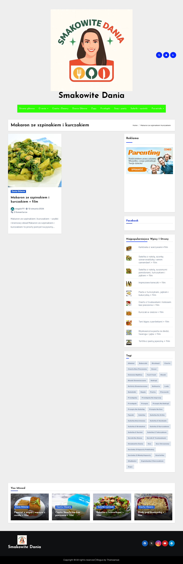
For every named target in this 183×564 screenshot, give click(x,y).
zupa (130, 467)
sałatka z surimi (135, 432)
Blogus (99, 560)
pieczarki (164, 392)
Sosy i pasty (120, 109)
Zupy (93, 109)
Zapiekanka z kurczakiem (152, 461)
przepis (144, 403)
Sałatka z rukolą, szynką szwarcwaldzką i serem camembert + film (151, 259)
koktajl (154, 380)
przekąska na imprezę (151, 398)
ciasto (167, 363)
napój (143, 392)
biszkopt (156, 363)
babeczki (143, 363)
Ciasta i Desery (60, 109)
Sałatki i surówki (139, 109)
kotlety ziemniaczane (137, 386)
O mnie (43, 109)
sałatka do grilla (157, 415)
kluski (163, 375)
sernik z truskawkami (156, 438)
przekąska (132, 398)
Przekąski (105, 109)
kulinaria (156, 386)
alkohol (131, 363)
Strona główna (27, 109)
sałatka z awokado (158, 421)
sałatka (141, 415)
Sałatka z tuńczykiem (157, 432)
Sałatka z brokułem (136, 426)
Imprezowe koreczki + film (152, 282)
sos (149, 444)
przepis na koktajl (161, 403)
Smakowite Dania (92, 96)
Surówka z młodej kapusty (139, 455)
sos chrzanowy (162, 444)
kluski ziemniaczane (137, 380)
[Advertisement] (150, 193)
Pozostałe (157, 109)
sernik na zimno (135, 438)
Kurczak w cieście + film (151, 312)
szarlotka (159, 455)
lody (167, 386)
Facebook (132, 220)
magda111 (20, 209)
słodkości (132, 461)
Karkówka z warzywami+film (153, 247)
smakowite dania (135, 444)
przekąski (132, 403)
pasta (153, 392)
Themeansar (113, 560)
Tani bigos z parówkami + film (154, 321)
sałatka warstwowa (136, 421)
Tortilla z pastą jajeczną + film (154, 341)
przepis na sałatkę (136, 409)
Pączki (131, 415)
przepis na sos (156, 409)
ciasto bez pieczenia (137, 369)
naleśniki (132, 392)
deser (154, 369)
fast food (151, 375)
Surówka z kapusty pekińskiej (141, 449)
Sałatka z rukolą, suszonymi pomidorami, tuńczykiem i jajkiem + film (153, 272)
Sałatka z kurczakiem (159, 426)
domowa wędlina (135, 375)
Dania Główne (79, 109)
